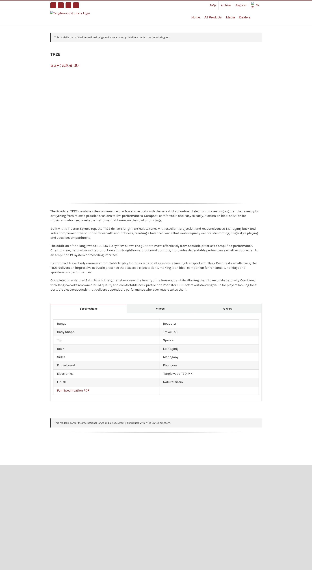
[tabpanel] (156, 357)
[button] (256, 17)
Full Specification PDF (73, 390)
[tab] (89, 308)
